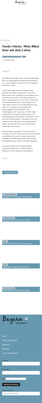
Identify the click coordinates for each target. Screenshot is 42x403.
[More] (27, 71)
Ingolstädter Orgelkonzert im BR (15, 267)
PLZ (3, 379)
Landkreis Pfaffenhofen (9, 194)
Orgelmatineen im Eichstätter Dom (16, 290)
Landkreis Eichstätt (8, 218)
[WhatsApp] (17, 71)
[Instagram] (11, 327)
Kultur (24, 56)
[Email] (22, 71)
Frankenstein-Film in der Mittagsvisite (18, 243)
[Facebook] (12, 71)
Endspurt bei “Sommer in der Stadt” (17, 220)
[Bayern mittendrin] (15, 319)
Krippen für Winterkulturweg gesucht (17, 197)
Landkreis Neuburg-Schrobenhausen (12, 56)
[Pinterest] (17, 327)
